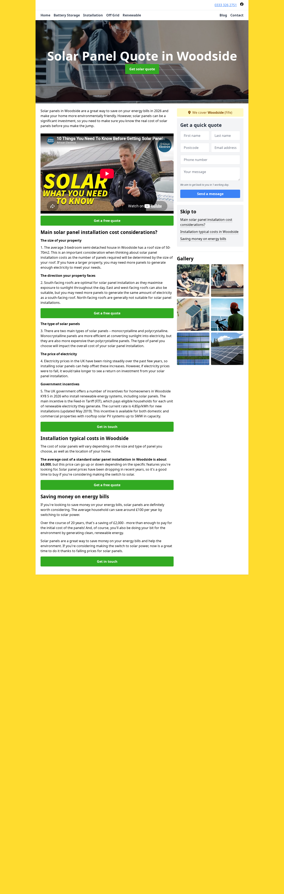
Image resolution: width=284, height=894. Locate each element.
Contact (236, 15)
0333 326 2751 (226, 5)
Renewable (132, 15)
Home (45, 15)
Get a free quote (107, 220)
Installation (93, 15)
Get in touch (107, 426)
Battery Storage (67, 15)
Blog (223, 15)
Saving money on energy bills (203, 238)
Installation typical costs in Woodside (209, 231)
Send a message (210, 194)
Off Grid (112, 15)
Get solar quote (142, 69)
